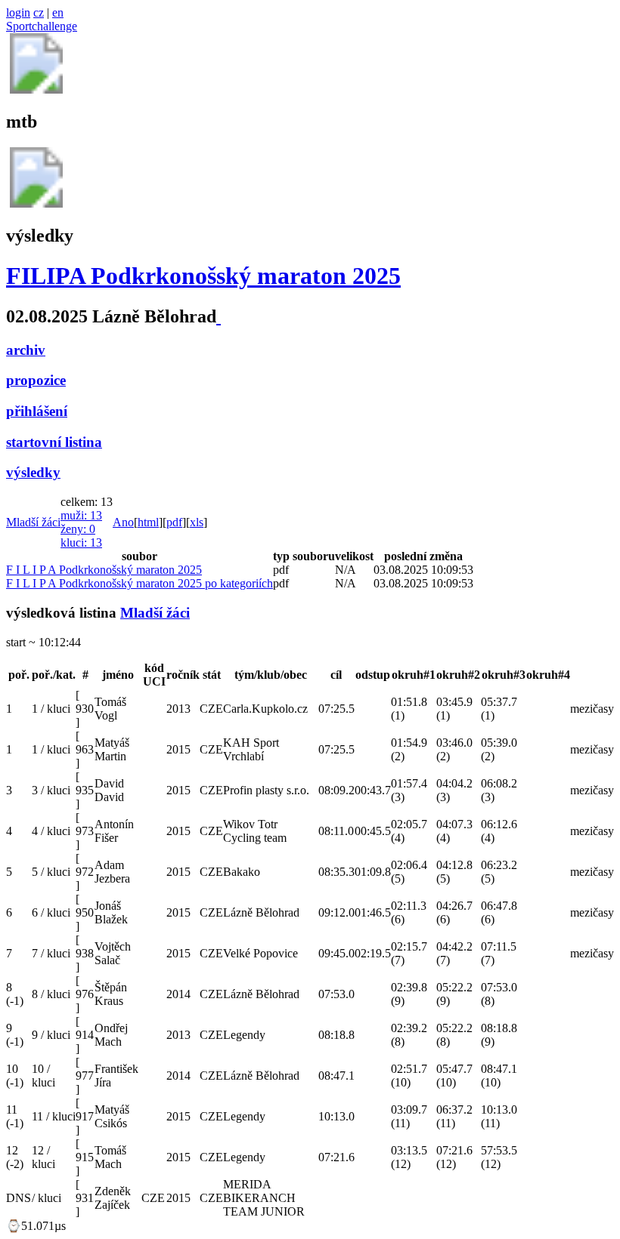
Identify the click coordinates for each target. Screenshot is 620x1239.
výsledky (33, 472)
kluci (81, 542)
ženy (77, 528)
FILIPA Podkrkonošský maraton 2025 (203, 275)
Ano (123, 522)
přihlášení (36, 411)
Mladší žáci (33, 522)
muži (81, 515)
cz (38, 12)
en (58, 12)
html (148, 522)
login (18, 12)
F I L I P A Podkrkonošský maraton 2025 (104, 569)
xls (196, 522)
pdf (174, 522)
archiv (25, 350)
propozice (36, 380)
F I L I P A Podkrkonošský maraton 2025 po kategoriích (139, 583)
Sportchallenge (41, 26)
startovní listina (54, 442)
